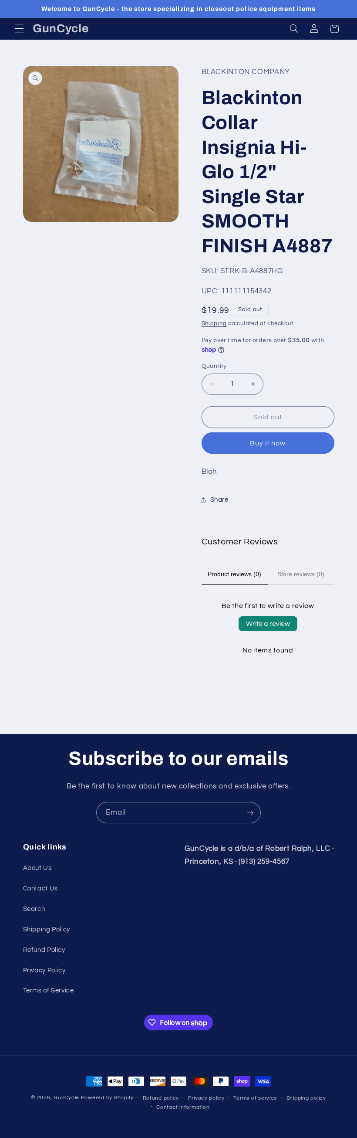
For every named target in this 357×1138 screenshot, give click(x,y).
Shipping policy (306, 1098)
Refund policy (161, 1098)
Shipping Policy (46, 929)
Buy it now (268, 443)
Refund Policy (44, 950)
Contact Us (40, 888)
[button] (19, 29)
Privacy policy (206, 1098)
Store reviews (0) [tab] (300, 574)
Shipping (214, 323)
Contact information (182, 1107)
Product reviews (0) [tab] (234, 574)
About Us (37, 868)
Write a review (268, 623)
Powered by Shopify (107, 1097)
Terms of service (255, 1098)
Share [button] (219, 499)
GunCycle (66, 1097)
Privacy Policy (44, 970)
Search (34, 909)
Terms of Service (48, 990)
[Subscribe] (250, 812)
